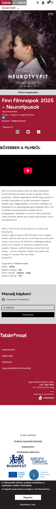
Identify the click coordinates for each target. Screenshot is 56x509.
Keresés (37, 2)
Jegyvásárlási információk (16, 368)
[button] (44, 3)
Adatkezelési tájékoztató (28, 452)
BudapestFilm (28, 446)
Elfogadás (28, 497)
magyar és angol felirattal (22, 115)
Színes (12, 266)
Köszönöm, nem (27, 504)
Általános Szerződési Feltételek (28, 441)
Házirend (7, 362)
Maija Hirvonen (19, 121)
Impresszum (8, 349)
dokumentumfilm (9, 111)
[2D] (4, 117)
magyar (20, 273)
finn (20, 270)
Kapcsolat (7, 355)
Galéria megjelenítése (28, 92)
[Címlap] (13, 2)
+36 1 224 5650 (46, 384)
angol (28, 273)
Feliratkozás (28, 314)
